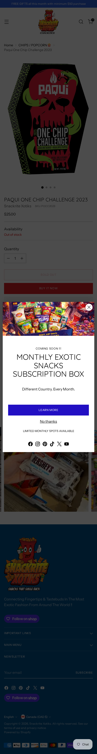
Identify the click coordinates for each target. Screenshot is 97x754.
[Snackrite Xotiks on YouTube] (66, 444)
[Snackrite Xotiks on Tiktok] (52, 444)
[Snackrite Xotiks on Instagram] (37, 444)
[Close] (88, 307)
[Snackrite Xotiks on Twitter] (59, 444)
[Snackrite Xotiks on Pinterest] (45, 444)
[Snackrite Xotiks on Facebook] (30, 444)
